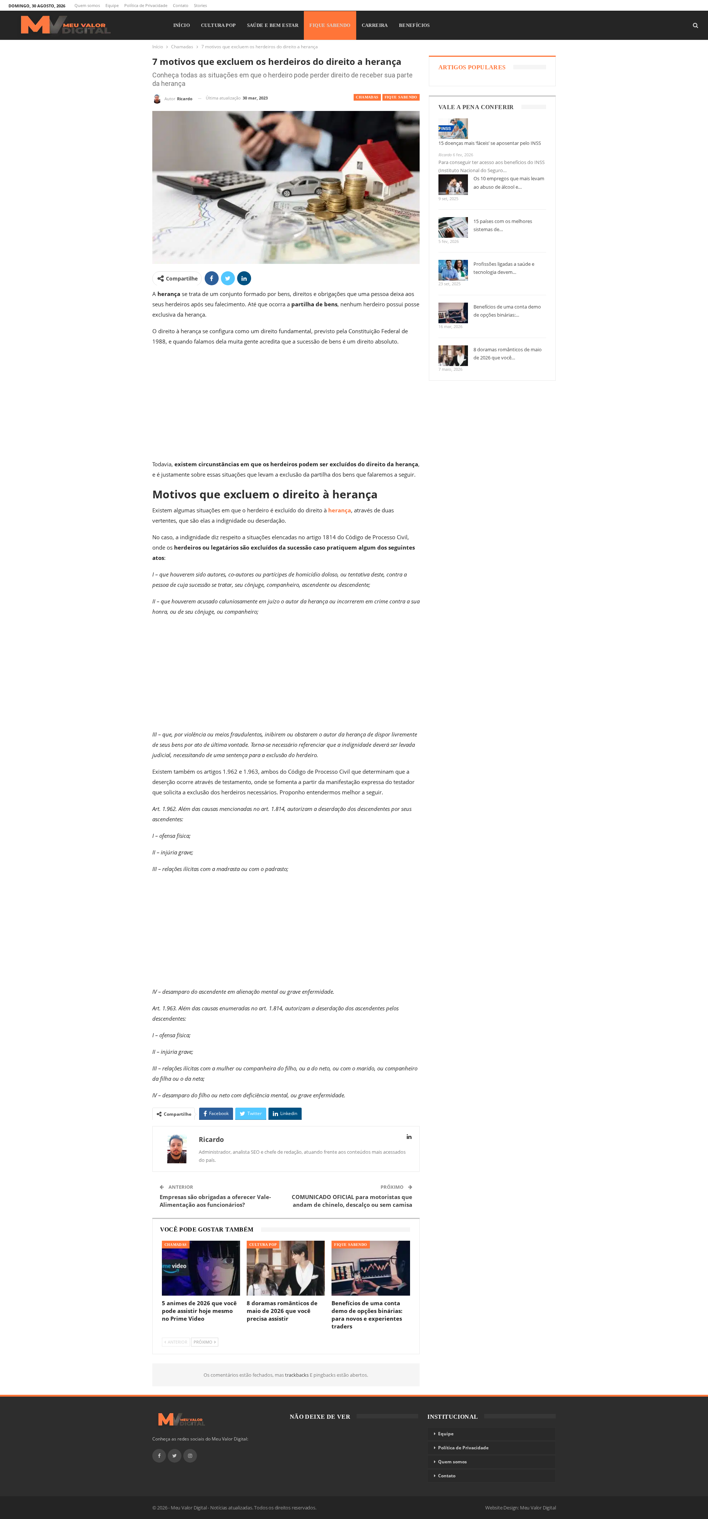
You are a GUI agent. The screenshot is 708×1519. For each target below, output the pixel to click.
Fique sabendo (329, 25)
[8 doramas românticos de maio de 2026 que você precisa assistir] (286, 1268)
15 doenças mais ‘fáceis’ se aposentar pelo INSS (489, 143)
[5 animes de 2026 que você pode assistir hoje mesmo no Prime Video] (201, 1268)
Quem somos (87, 5)
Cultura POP (218, 25)
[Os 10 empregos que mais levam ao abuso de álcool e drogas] (453, 184)
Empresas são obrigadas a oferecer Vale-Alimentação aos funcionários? (215, 1200)
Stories (200, 5)
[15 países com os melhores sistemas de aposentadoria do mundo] (453, 227)
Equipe (112, 5)
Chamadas (367, 97)
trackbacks (297, 1375)
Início (181, 25)
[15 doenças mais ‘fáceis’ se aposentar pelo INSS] (453, 128)
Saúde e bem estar (273, 25)
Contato (180, 5)
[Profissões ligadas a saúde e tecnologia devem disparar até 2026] (453, 270)
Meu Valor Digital (538, 1507)
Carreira (375, 25)
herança (339, 510)
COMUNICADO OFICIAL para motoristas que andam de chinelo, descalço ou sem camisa (352, 1200)
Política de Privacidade (145, 5)
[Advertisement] (286, 404)
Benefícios (414, 25)
